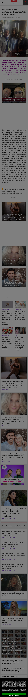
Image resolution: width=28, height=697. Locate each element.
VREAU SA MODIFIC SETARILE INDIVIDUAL (14, 695)
